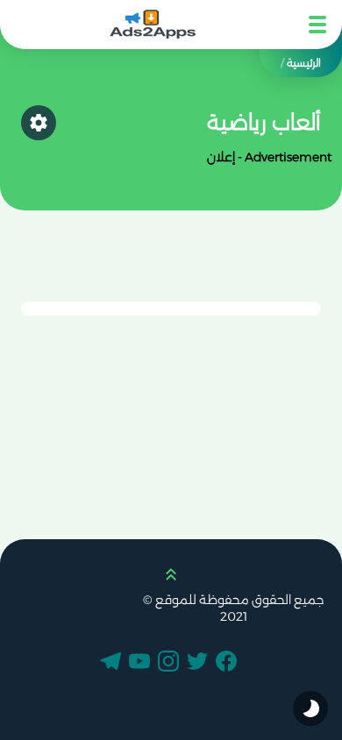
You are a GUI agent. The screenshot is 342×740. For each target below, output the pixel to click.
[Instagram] (171, 663)
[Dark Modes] (310, 708)
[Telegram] (113, 663)
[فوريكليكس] (153, 24)
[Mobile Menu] (317, 24)
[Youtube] (142, 663)
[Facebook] (229, 663)
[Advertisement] (269, 222)
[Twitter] (200, 663)
